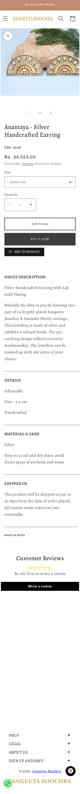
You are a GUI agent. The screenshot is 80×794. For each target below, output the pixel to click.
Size (7, 172)
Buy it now (40, 239)
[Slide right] (51, 112)
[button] (61, 19)
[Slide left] (29, 112)
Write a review (40, 586)
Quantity (11, 194)
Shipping (27, 163)
